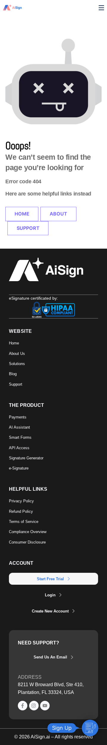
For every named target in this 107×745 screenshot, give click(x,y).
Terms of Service (23, 521)
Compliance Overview (27, 531)
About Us (17, 353)
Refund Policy (21, 511)
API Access (19, 448)
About (58, 214)
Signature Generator (26, 458)
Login (50, 595)
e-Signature (19, 468)
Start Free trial (50, 579)
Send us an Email (50, 657)
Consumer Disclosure (27, 542)
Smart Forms (20, 437)
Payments (17, 417)
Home (22, 214)
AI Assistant (19, 427)
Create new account (50, 611)
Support (28, 228)
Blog (13, 374)
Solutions (17, 363)
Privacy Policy (21, 501)
